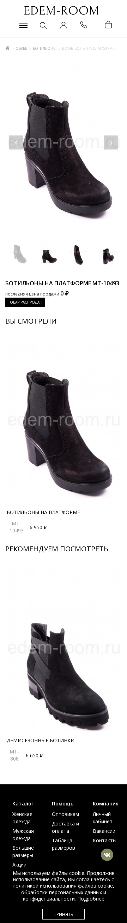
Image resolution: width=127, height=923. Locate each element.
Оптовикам (65, 814)
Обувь (21, 48)
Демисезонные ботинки (40, 740)
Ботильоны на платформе (43, 512)
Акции (19, 864)
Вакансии (104, 831)
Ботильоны (44, 48)
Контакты (104, 840)
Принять (63, 914)
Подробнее (90, 898)
